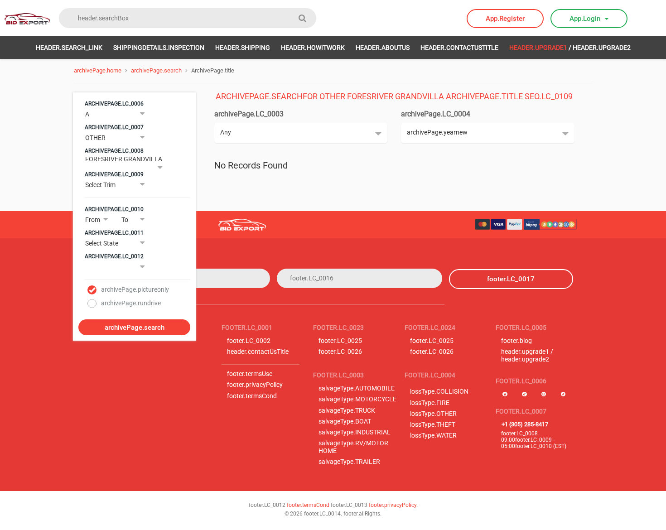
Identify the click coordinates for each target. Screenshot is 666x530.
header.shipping (242, 47)
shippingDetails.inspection (158, 47)
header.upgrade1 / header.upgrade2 (527, 355)
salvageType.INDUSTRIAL (355, 432)
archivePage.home (97, 70)
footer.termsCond (252, 396)
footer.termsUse (249, 374)
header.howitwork (313, 47)
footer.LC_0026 (340, 352)
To (124, 219)
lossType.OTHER (433, 414)
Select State (101, 243)
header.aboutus (383, 47)
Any (225, 132)
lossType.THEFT (432, 425)
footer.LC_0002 (248, 341)
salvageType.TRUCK (347, 410)
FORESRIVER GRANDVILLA (123, 159)
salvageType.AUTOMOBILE (357, 388)
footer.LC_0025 (340, 341)
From (92, 219)
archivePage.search (156, 70)
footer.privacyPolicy (255, 385)
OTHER (95, 137)
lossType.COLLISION (439, 391)
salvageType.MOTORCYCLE (357, 399)
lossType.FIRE (429, 403)
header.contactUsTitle (459, 47)
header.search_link (69, 47)
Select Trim (100, 184)
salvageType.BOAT (345, 421)
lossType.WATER (433, 435)
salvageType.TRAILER (349, 462)
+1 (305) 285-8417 (525, 424)
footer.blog (516, 341)
